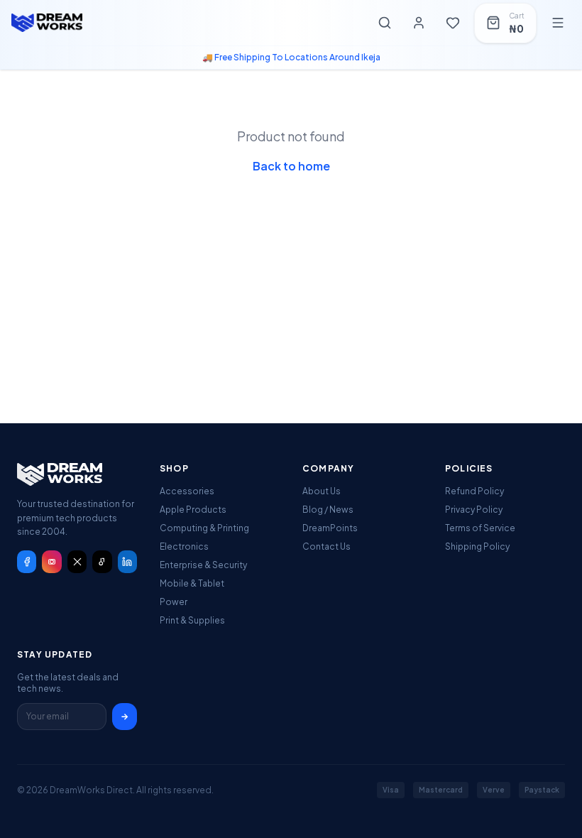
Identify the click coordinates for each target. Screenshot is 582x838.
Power (173, 602)
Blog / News (327, 509)
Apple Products (193, 509)
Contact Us (326, 546)
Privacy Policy (474, 509)
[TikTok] (101, 561)
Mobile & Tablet (192, 583)
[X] (77, 561)
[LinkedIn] (127, 561)
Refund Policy (474, 491)
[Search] (384, 23)
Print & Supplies (192, 620)
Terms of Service (480, 528)
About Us (321, 491)
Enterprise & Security (203, 565)
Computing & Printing (204, 528)
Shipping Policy (477, 546)
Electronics (184, 546)
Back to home (291, 165)
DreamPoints (330, 528)
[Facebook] (26, 561)
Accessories (187, 491)
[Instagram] (51, 561)
